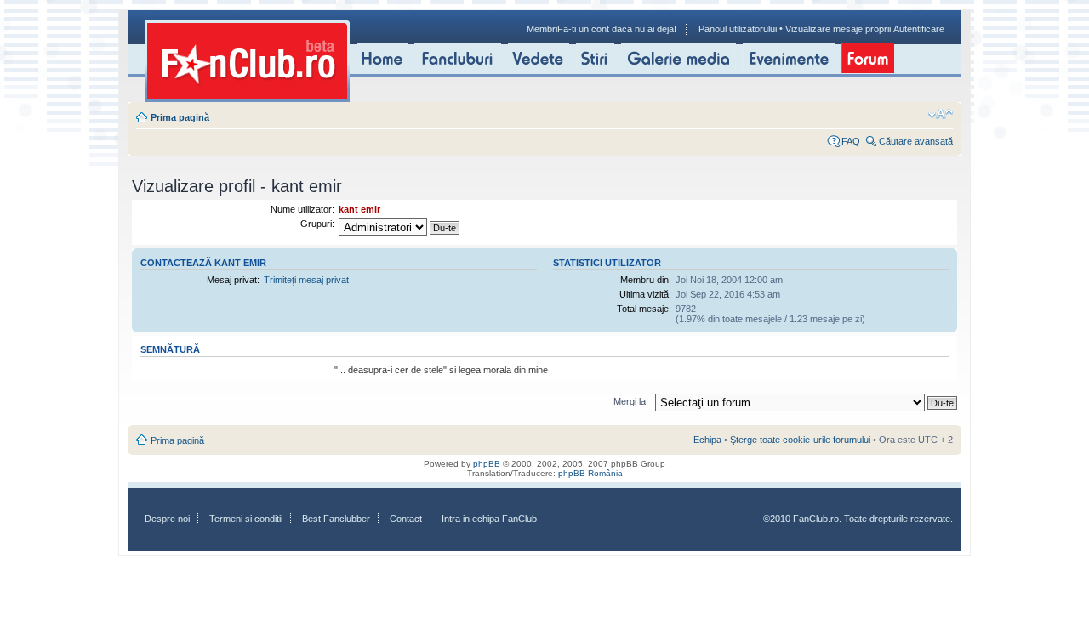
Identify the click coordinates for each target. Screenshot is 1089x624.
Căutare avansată (916, 141)
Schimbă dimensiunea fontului (940, 114)
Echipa (707, 439)
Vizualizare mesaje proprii (838, 29)
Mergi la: (630, 401)
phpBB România (590, 473)
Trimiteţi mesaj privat (306, 280)
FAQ (850, 141)
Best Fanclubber (336, 518)
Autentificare (918, 29)
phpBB (486, 463)
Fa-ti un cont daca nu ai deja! (616, 29)
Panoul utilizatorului (737, 29)
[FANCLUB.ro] (247, 61)
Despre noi (167, 518)
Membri (542, 29)
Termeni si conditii (245, 518)
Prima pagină (180, 117)
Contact (406, 518)
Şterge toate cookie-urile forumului (800, 439)
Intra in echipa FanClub (489, 518)
